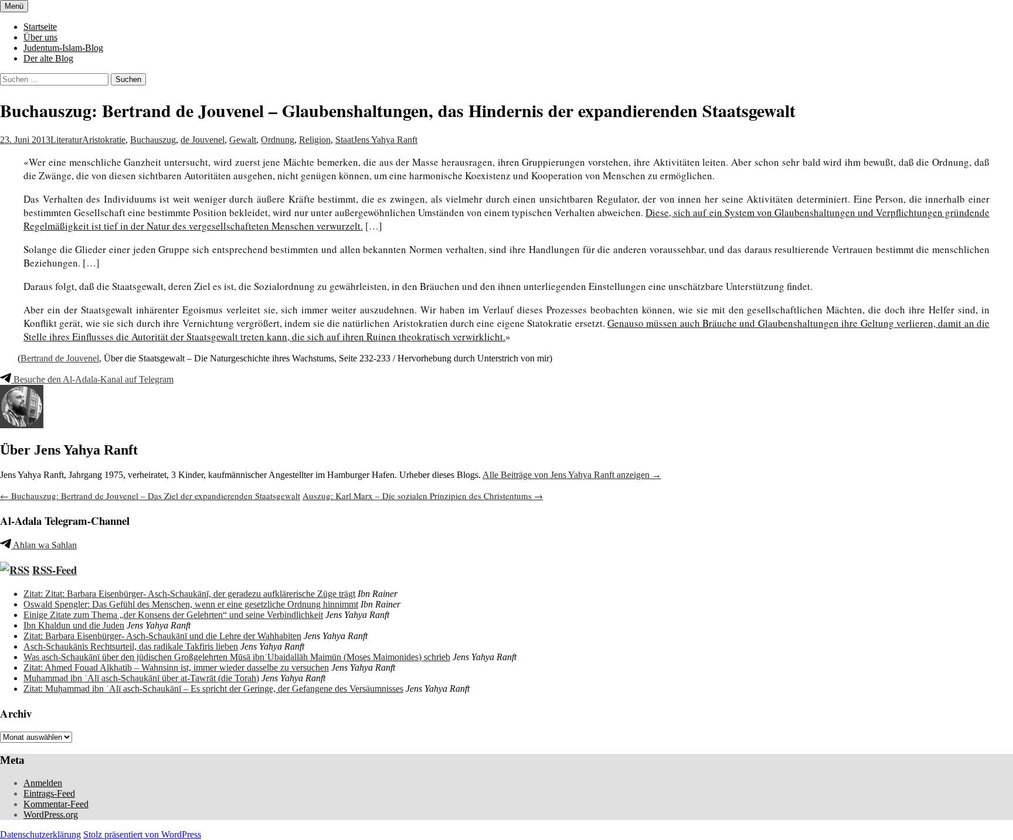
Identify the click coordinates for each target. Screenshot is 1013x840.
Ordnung (277, 140)
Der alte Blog (48, 58)
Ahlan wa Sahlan (44, 545)
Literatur (66, 140)
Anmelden (42, 783)
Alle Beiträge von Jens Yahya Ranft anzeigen (571, 475)
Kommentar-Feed (56, 804)
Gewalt (242, 140)
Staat (344, 140)
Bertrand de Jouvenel (60, 358)
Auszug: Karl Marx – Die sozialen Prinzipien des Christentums (422, 495)
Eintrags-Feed (49, 793)
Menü (14, 6)
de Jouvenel (203, 140)
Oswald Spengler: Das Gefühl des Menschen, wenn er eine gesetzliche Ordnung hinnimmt (190, 604)
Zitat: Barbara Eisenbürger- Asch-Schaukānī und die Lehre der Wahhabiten (162, 636)
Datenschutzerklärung (40, 834)
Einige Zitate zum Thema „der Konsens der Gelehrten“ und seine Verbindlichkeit (173, 615)
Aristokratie (103, 140)
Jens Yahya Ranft (385, 140)
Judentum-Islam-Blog (63, 48)
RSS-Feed (54, 570)
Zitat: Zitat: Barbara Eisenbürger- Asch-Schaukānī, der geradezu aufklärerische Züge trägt (189, 594)
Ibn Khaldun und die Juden (73, 625)
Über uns (40, 37)
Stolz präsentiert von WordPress (142, 834)
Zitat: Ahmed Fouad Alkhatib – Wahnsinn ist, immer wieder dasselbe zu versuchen (176, 667)
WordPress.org (50, 814)
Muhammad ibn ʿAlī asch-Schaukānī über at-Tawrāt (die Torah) (141, 678)
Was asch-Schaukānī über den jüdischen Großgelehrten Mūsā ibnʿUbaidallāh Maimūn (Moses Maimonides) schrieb (236, 657)
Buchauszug (153, 140)
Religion (315, 140)
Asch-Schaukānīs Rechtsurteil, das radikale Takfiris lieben (130, 646)
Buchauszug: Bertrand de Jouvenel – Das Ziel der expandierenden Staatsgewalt (150, 495)
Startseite (40, 27)
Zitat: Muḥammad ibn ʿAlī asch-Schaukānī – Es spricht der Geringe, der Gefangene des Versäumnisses (213, 689)
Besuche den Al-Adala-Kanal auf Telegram (92, 379)
